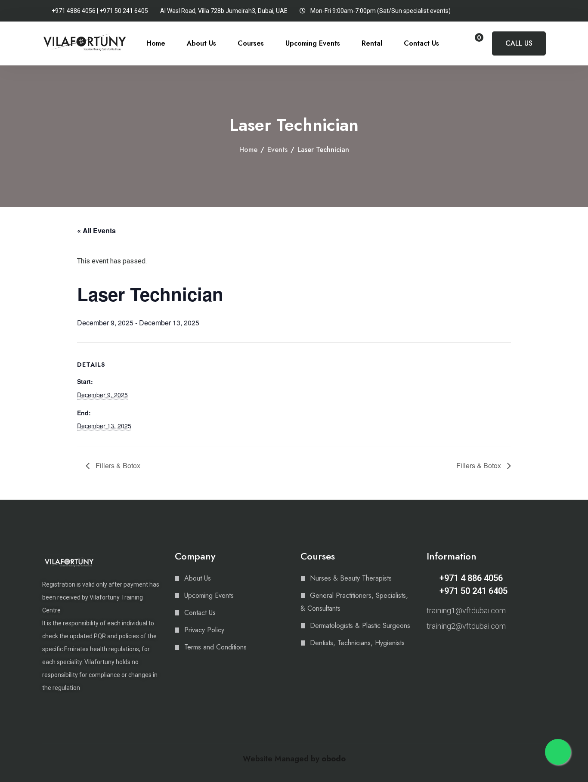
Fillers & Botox (117, 465)
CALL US (518, 43)
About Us (201, 43)
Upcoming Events (312, 43)
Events (277, 150)
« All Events (96, 230)
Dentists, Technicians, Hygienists (357, 643)
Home (155, 43)
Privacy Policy (204, 630)
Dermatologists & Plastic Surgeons (360, 626)
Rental (372, 43)
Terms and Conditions (215, 647)
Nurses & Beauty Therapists (351, 578)
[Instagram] (430, 648)
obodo (334, 758)
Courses (251, 43)
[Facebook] (445, 648)
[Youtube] (460, 648)
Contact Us (421, 43)
